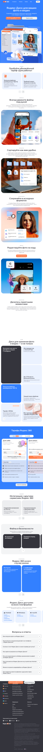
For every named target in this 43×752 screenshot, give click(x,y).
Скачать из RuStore (8, 620)
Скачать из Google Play (7, 615)
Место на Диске (6, 449)
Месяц (15, 436)
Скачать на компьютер (20, 615)
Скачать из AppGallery (7, 618)
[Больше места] (26, 453)
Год (27, 436)
